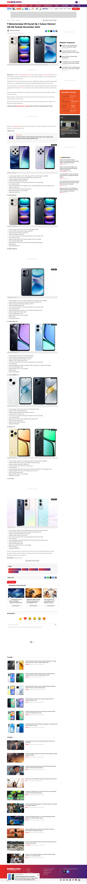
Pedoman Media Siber (49, 869)
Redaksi (28, 869)
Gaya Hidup (65, 5)
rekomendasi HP (17, 126)
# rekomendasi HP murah (14, 569)
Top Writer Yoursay (68, 92)
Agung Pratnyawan (15, 30)
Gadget (18, 20)
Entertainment (48, 5)
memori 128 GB (47, 74)
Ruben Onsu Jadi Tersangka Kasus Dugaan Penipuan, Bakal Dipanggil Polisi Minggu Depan (68, 168)
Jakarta (57, 8)
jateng (69, 8)
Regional (75, 8)
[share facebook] (46, 31)
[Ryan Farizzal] (65, 111)
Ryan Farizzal (73, 110)
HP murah (23, 87)
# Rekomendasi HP (13, 571)
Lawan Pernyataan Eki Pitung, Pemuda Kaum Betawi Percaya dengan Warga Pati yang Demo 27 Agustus (69, 183)
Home (8, 5)
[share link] (56, 31)
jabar (61, 8)
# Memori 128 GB (33, 569)
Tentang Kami (30, 872)
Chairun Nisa (73, 96)
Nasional (16, 5)
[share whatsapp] (48, 31)
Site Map (46, 874)
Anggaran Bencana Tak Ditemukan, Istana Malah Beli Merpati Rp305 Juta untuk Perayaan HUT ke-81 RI (69, 190)
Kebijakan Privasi (47, 870)
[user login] (76, 2)
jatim (64, 8)
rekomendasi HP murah (25, 74)
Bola (31, 5)
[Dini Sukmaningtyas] (65, 101)
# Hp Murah (25, 569)
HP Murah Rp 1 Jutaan (22, 106)
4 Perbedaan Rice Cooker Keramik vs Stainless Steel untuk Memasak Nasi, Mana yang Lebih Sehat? (70, 63)
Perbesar (54, 36)
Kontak (28, 870)
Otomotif (38, 5)
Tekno (57, 5)
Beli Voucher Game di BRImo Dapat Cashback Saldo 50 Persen (41, 778)
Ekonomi (24, 5)
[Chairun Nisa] (65, 96)
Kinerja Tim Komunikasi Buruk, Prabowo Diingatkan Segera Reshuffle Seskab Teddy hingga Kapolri (69, 161)
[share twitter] (51, 31)
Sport (72, 5)
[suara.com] (14, 2)
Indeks (79, 5)
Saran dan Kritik (47, 872)
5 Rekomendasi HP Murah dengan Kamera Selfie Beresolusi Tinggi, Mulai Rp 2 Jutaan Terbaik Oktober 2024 (26, 878)
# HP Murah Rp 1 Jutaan (45, 569)
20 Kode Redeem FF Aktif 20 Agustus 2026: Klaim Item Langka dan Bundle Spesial (70, 52)
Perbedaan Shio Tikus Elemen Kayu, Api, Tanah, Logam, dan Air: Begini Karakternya (71, 69)
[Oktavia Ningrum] (65, 107)
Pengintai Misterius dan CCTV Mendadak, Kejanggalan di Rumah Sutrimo (69, 133)
